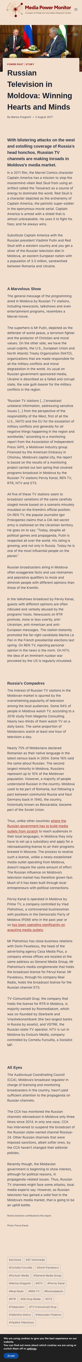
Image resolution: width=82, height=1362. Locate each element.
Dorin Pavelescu (48, 1267)
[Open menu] (76, 9)
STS (48, 1298)
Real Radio (16, 1291)
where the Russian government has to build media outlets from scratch (37, 826)
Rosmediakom (53, 1291)
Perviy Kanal (56, 1283)
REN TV (33, 1291)
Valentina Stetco (20, 1314)
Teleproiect (16, 1306)
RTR (12, 1298)
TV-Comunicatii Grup (42, 1306)
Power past (15, 64)
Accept (11, 1355)
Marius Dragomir (21, 116)
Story (30, 64)
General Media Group (47, 1275)
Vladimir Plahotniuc (21, 1322)
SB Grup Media (31, 1298)
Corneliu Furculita (20, 1267)
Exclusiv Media (19, 1275)
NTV (39, 1283)
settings (31, 1348)
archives (15, 1259)
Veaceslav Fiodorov (48, 1314)
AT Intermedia (35, 1259)
